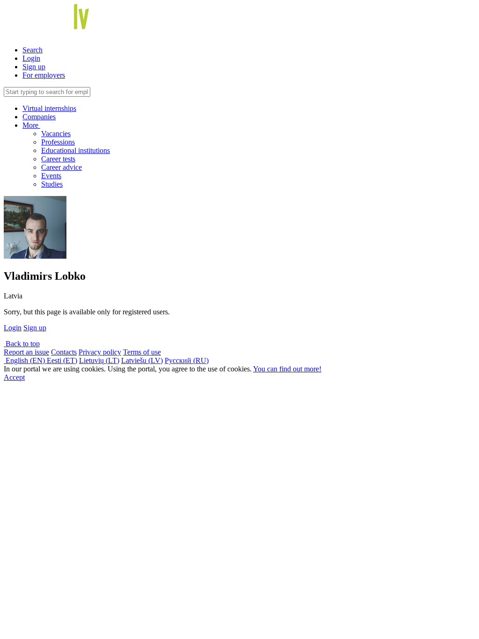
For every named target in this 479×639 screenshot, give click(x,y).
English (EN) (25, 360)
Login (31, 58)
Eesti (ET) (62, 360)
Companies (39, 117)
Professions (58, 142)
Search (32, 50)
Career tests (58, 159)
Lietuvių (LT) (99, 360)
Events (51, 176)
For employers (43, 75)
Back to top (22, 344)
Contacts (64, 352)
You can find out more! (287, 369)
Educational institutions (75, 150)
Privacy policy (100, 352)
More (31, 125)
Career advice (61, 167)
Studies (52, 184)
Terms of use (142, 352)
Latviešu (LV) (142, 360)
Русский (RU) (187, 360)
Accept (14, 377)
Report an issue (26, 352)
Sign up (33, 67)
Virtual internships (49, 108)
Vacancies (56, 134)
